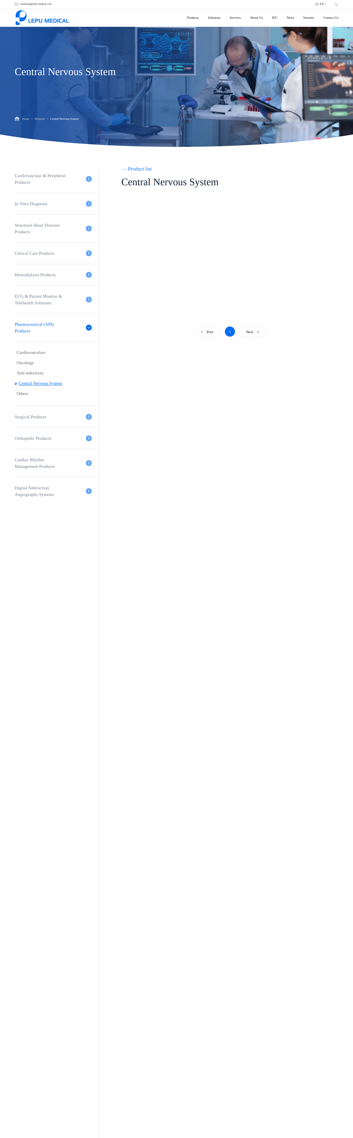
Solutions (214, 17)
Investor (308, 17)
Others (22, 393)
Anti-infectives (30, 373)
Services (235, 17)
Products (193, 17)
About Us (256, 17)
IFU (274, 17)
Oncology (25, 362)
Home (25, 118)
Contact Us (330, 17)
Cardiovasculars (31, 352)
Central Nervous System (40, 383)
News (290, 17)
